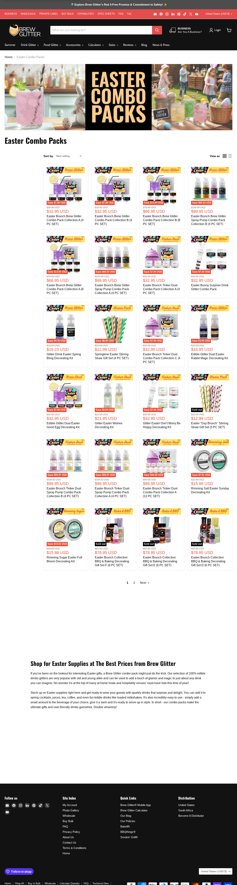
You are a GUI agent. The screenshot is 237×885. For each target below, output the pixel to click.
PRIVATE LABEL (48, 14)
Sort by (48, 156)
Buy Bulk (68, 821)
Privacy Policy (71, 831)
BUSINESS (11, 14)
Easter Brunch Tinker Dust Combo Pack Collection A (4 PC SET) (161, 289)
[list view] (229, 156)
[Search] (157, 30)
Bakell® (125, 826)
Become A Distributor (191, 815)
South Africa (185, 810)
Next (143, 582)
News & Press (161, 45)
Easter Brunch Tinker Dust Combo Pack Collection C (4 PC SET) (161, 358)
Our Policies (127, 821)
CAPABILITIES (85, 14)
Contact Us (69, 842)
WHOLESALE (28, 14)
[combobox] (101, 30)
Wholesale (69, 815)
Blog (144, 45)
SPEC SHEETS (106, 14)
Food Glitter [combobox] (51, 45)
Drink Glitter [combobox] (29, 45)
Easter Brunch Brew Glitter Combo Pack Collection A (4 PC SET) (65, 220)
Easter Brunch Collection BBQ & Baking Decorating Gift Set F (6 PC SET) (112, 561)
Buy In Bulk (34, 883)
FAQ (120, 14)
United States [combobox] (217, 13)
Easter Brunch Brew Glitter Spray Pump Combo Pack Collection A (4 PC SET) (112, 289)
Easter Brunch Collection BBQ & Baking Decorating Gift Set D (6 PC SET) (208, 561)
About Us (68, 837)
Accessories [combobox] (73, 45)
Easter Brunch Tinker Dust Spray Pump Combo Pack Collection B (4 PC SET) (64, 492)
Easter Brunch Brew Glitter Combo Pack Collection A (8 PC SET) (65, 289)
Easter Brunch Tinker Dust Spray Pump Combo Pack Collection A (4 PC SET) (112, 492)
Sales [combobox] (112, 45)
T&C (129, 14)
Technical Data (101, 883)
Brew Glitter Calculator (134, 810)
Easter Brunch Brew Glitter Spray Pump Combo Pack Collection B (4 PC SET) (208, 220)
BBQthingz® (128, 831)
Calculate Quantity (70, 883)
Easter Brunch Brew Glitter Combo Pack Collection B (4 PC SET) (113, 220)
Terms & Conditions (74, 847)
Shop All (19, 883)
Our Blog (125, 815)
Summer (10, 45)
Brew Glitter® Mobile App (135, 805)
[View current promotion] (118, 5)
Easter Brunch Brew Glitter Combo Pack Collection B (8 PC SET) (161, 220)
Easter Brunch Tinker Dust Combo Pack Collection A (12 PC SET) (160, 492)
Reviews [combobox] (128, 45)
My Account (70, 805)
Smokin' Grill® (129, 837)
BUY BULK (68, 14)
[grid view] (224, 156)
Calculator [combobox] (95, 45)
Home (9, 57)
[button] (229, 30)
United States (186, 805)
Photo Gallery (71, 810)
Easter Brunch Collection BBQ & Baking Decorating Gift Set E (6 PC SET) (160, 561)
